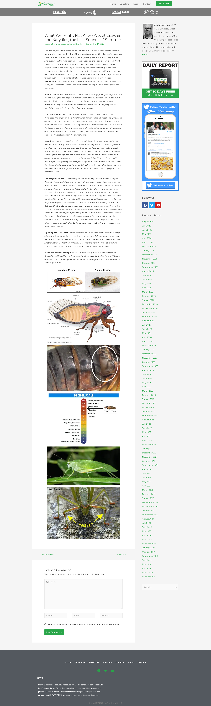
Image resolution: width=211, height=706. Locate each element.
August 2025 (148, 271)
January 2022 (148, 448)
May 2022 (146, 432)
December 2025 (150, 255)
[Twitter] (152, 205)
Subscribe (80, 662)
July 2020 (146, 523)
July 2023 (146, 374)
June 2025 (147, 279)
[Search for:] (160, 587)
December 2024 (150, 304)
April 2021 (146, 486)
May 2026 (146, 234)
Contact (147, 4)
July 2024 (146, 325)
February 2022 (149, 444)
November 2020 (150, 506)
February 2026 (149, 246)
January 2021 (148, 498)
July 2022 (146, 424)
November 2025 (149, 259)
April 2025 (146, 288)
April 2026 (146, 238)
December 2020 (150, 502)
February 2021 (148, 494)
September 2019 (150, 556)
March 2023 (147, 391)
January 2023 (148, 399)
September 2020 (150, 515)
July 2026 (146, 226)
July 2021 (146, 473)
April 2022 (146, 436)
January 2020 (148, 548)
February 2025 (149, 296)
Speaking (124, 4)
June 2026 (147, 230)
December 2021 (149, 453)
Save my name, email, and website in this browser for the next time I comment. (84, 624)
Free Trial (94, 662)
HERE (145, 54)
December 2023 (150, 354)
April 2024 (147, 337)
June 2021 (146, 477)
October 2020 (148, 510)
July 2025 (146, 275)
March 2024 (147, 341)
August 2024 (148, 321)
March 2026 (147, 242)
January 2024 (148, 349)
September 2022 (150, 415)
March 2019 (147, 572)
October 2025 (148, 263)
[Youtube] (158, 205)
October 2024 (148, 312)
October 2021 (148, 461)
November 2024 (150, 308)
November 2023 (149, 358)
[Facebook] (145, 205)
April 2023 (146, 387)
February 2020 (149, 543)
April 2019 (146, 568)
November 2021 (149, 457)
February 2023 (149, 395)
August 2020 (148, 519)
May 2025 (146, 283)
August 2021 (147, 469)
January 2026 (148, 250)
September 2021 (150, 465)
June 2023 (147, 378)
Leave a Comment (53, 44)
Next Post (122, 555)
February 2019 (148, 577)
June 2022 (147, 428)
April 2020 (147, 535)
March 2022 (147, 440)
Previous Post (46, 555)
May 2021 (146, 481)
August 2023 (148, 370)
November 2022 (149, 407)
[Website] (111, 616)
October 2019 (148, 552)
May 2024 (146, 333)
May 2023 (146, 382)
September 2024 (150, 316)
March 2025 (147, 292)
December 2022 (150, 403)
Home (113, 4)
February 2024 (149, 345)
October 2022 (148, 411)
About (136, 4)
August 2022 (148, 420)
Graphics (120, 662)
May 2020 (146, 531)
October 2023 (148, 362)
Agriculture (68, 44)
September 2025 (150, 267)
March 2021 (147, 490)
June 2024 (147, 329)
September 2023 (150, 366)
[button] (164, 3)
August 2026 (148, 221)
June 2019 (147, 560)
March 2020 (147, 539)
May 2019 (146, 564)
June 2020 (147, 527)
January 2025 (148, 300)
